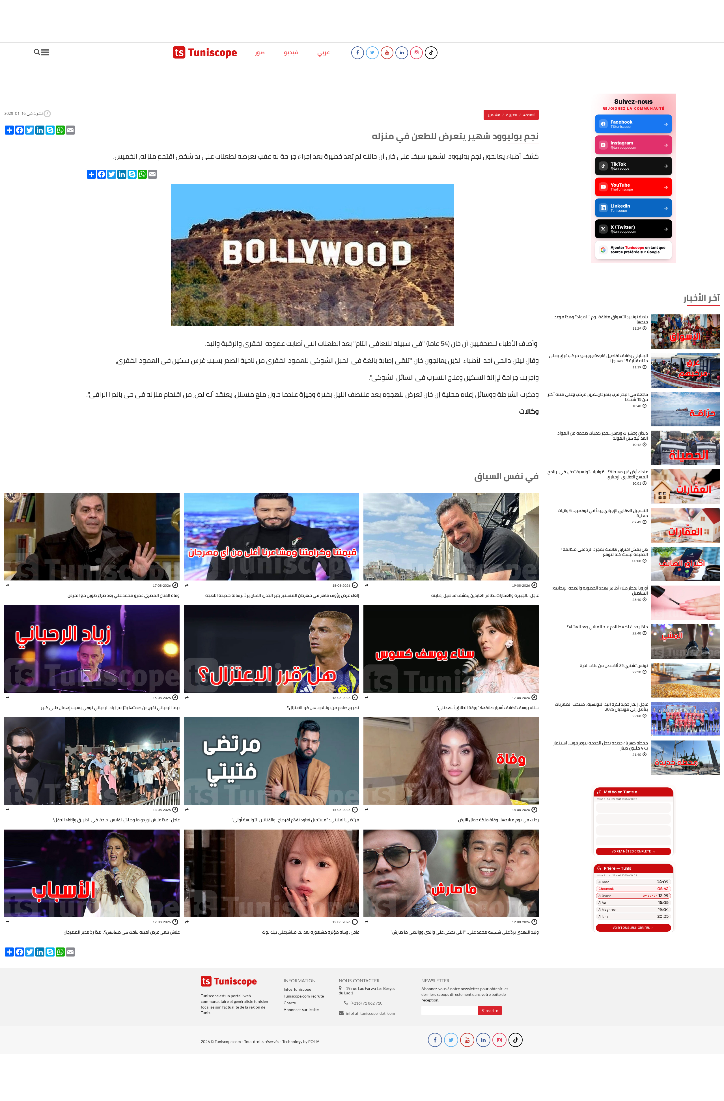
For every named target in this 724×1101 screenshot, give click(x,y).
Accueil (529, 114)
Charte (290, 1002)
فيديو (291, 52)
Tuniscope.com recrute (304, 996)
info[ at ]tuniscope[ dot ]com (370, 1013)
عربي (323, 52)
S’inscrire (490, 1010)
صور (260, 52)
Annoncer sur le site (301, 1009)
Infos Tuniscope (297, 989)
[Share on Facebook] (366, 585)
